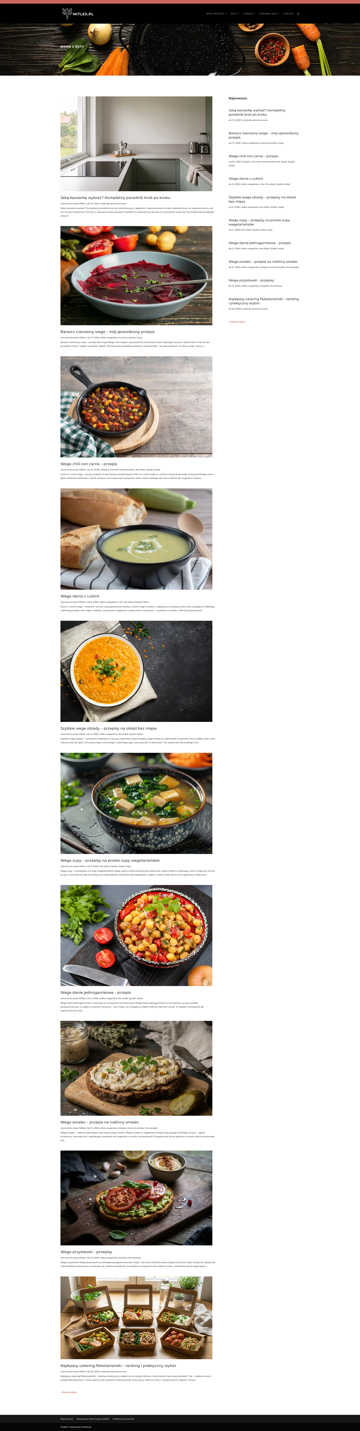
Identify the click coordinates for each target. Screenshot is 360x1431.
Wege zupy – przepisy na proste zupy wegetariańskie (110, 860)
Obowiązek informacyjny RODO (93, 1419)
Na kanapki (151, 1128)
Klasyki (105, 469)
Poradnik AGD (268, 14)
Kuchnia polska (127, 337)
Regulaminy (66, 1419)
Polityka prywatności (123, 1419)
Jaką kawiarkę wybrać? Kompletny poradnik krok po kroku (115, 197)
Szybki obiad (153, 469)
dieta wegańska (109, 337)
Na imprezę (134, 1257)
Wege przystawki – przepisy (86, 1252)
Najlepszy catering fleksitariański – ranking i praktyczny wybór (118, 1365)
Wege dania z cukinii (79, 596)
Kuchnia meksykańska (122, 469)
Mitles (82, 203)
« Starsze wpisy (68, 1392)
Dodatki (123, 1257)
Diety (234, 14)
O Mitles (288, 14)
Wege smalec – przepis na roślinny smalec (99, 1122)
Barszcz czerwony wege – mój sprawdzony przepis (107, 331)
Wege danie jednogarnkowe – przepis (95, 992)
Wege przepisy (215, 14)
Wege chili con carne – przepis (88, 464)
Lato (120, 602)
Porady (248, 14)
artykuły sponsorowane (113, 203)
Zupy (139, 337)
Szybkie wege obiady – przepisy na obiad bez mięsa (108, 728)
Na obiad (140, 469)
